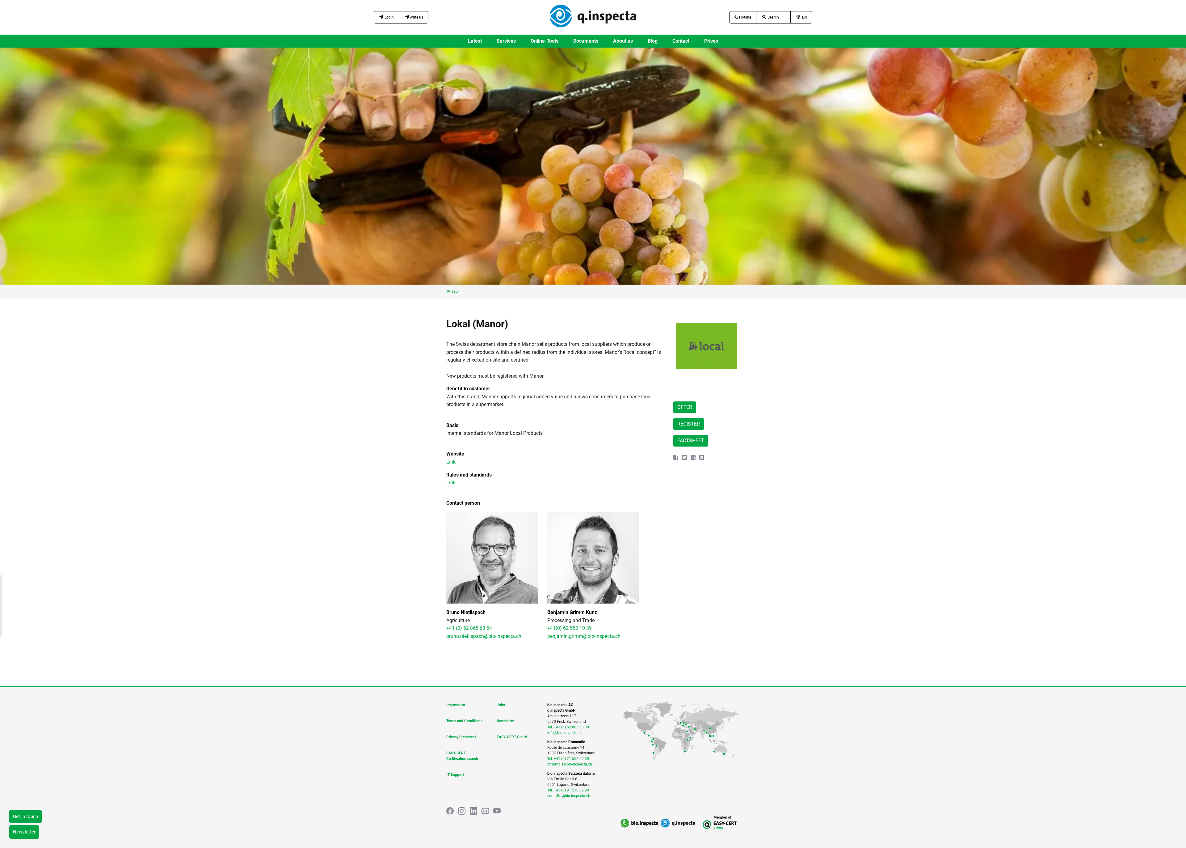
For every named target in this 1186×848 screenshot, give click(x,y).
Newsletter (24, 832)
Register (688, 424)
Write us (416, 17)
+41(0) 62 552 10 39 (569, 628)
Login (388, 17)
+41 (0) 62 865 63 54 (469, 628)
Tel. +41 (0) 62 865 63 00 (568, 727)
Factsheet (690, 440)
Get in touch (25, 816)
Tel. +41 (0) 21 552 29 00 (568, 759)
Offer (684, 407)
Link (451, 462)
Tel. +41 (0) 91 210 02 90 (568, 790)
